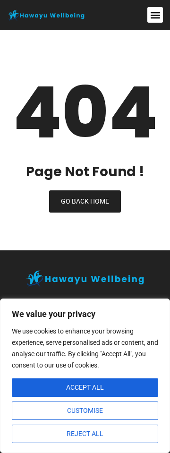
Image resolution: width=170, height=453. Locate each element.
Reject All (85, 433)
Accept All (85, 387)
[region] (85, 376)
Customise (85, 410)
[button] (155, 15)
